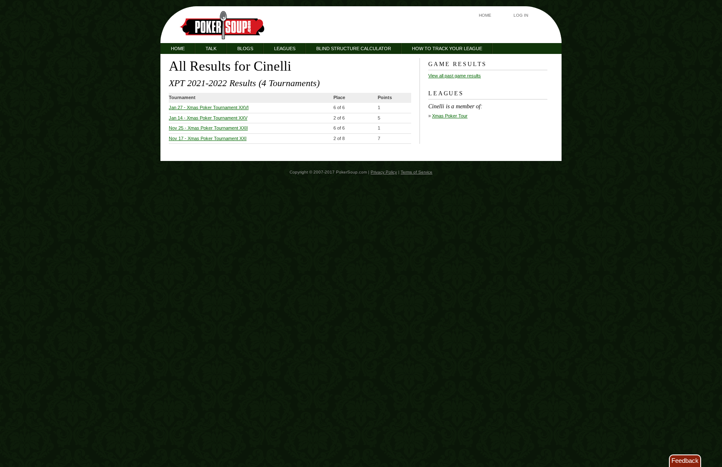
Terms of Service (416, 172)
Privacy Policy (384, 172)
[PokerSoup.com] (222, 25)
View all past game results (454, 75)
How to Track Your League (447, 48)
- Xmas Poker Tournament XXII (208, 127)
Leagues (284, 48)
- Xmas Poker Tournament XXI (208, 138)
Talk (211, 48)
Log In (521, 15)
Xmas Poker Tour (450, 115)
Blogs (245, 48)
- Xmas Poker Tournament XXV (208, 117)
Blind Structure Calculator (353, 48)
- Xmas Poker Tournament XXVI (209, 107)
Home (485, 15)
